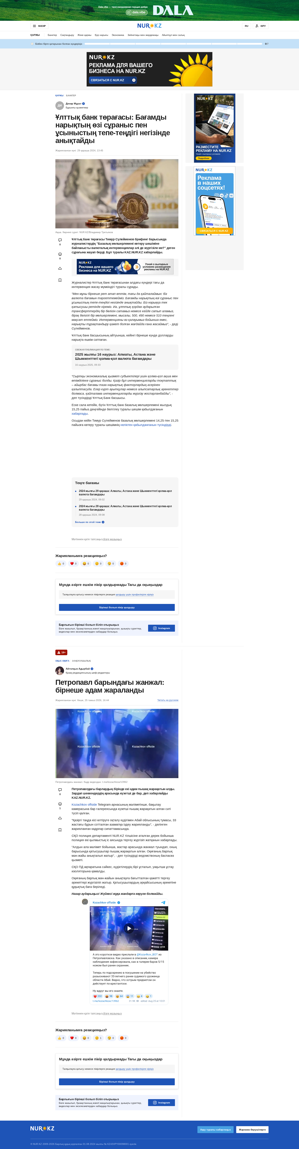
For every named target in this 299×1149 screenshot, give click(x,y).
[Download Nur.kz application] (149, 10)
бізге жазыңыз (112, 539)
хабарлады (80, 413)
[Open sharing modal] (60, 268)
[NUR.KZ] (149, 26)
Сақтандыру (67, 35)
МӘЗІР (42, 26)
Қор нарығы (101, 35)
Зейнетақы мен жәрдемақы (143, 35)
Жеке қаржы (84, 35)
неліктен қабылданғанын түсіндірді (145, 425)
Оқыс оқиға (62, 661)
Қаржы (35, 35)
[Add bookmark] (60, 280)
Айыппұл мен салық (173, 35)
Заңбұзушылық (81, 661)
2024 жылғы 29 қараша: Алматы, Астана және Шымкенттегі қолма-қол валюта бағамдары (125, 492)
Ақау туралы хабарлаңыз (215, 1129)
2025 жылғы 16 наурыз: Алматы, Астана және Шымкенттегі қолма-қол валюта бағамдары (115, 356)
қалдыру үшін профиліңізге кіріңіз (134, 594)
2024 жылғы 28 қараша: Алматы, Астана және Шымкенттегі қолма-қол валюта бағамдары (125, 508)
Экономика (118, 35)
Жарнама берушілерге (252, 1129)
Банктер (52, 35)
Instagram (164, 628)
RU (246, 26)
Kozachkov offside (84, 804)
